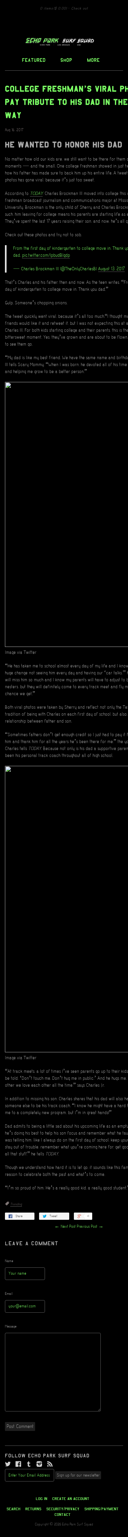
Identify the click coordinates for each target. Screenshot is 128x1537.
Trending (16, 1204)
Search (13, 1509)
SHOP (66, 60)
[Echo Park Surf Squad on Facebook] (18, 1464)
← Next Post (64, 1226)
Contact (62, 1514)
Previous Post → (90, 1226)
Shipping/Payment (101, 1509)
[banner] (64, 42)
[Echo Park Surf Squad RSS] (50, 1464)
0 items (53, 9)
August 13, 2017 (111, 269)
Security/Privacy (62, 1509)
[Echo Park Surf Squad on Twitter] (8, 1464)
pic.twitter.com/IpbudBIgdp (46, 255)
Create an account (70, 1498)
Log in (41, 1498)
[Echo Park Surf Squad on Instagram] (39, 1464)
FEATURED (34, 60)
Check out (79, 9)
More (93, 60)
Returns (33, 1509)
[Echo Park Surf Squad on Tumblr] (29, 1464)
